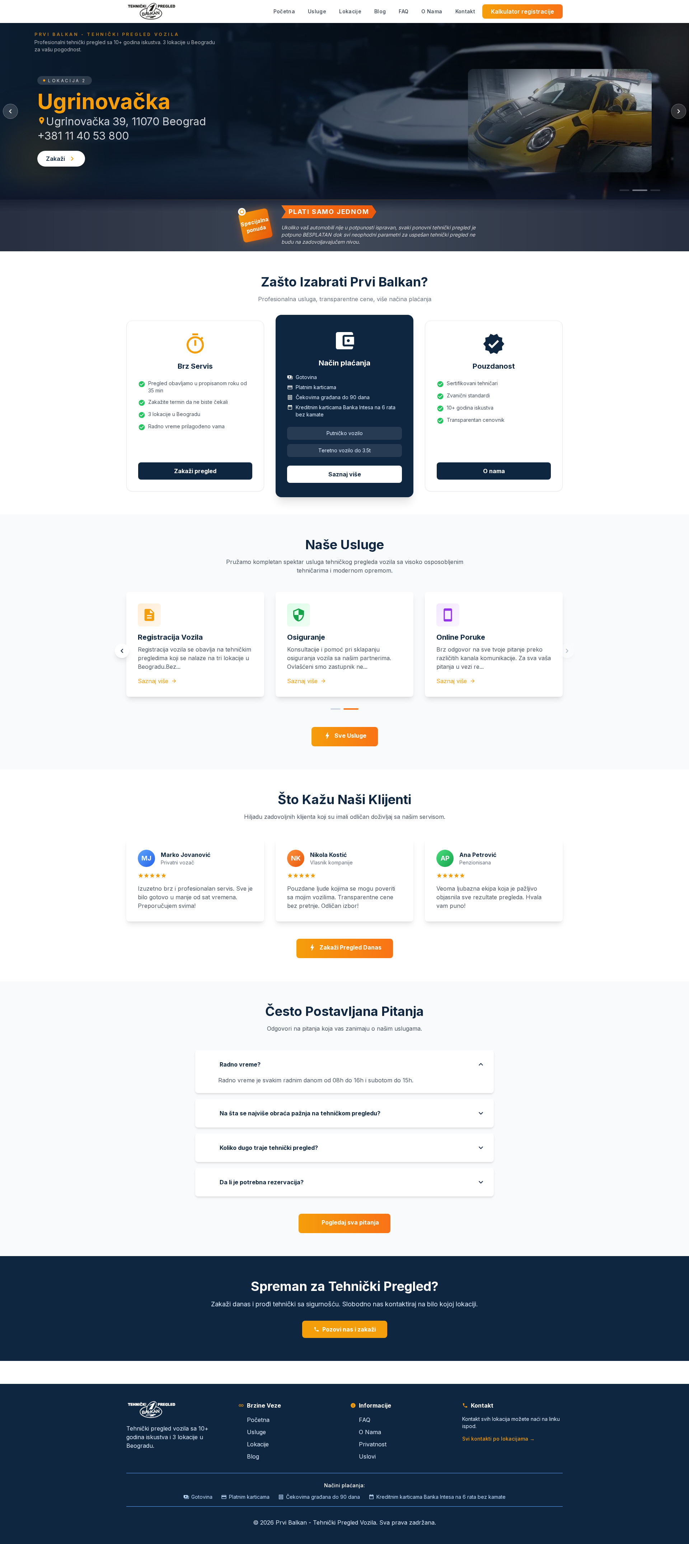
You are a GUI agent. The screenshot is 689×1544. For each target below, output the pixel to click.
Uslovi (367, 1456)
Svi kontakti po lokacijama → (498, 1439)
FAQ (364, 1419)
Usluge (256, 1432)
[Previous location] (10, 111)
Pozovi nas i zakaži (349, 1329)
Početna (258, 1419)
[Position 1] (336, 709)
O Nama (370, 1432)
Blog (253, 1456)
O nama (494, 471)
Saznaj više (344, 474)
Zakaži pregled (195, 471)
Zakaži (55, 158)
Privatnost (372, 1444)
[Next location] (678, 111)
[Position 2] (350, 709)
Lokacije (258, 1444)
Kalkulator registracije (522, 11)
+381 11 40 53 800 (83, 135)
